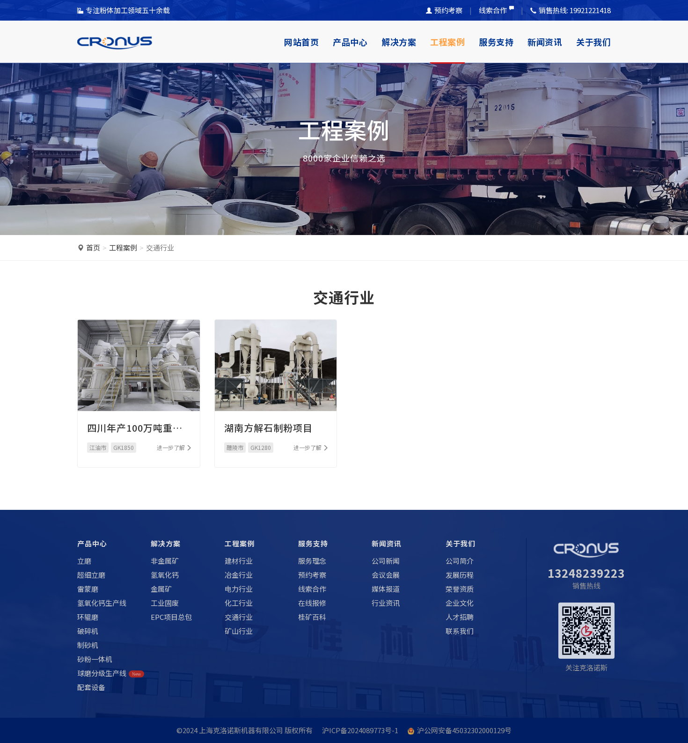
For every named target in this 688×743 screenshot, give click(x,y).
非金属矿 (165, 561)
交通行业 (239, 617)
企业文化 (460, 603)
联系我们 (460, 631)
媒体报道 (386, 589)
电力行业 (239, 589)
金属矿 (161, 589)
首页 (93, 247)
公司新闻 (386, 561)
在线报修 (312, 603)
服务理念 (312, 561)
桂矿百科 (312, 617)
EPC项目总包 (171, 617)
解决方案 (398, 42)
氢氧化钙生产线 (101, 603)
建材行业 (239, 561)
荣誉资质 (460, 589)
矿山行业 (239, 631)
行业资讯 (386, 603)
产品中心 (350, 42)
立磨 (84, 561)
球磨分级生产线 (109, 673)
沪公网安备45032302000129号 (464, 730)
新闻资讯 (544, 42)
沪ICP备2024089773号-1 (360, 730)
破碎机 (87, 631)
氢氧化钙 (165, 575)
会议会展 (386, 575)
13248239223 (586, 573)
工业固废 (165, 603)
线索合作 (493, 10)
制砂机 (87, 645)
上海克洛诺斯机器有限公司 (241, 730)
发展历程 (460, 575)
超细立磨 (91, 575)
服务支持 (496, 42)
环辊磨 (87, 617)
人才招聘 (460, 617)
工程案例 (447, 42)
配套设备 (91, 687)
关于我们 (593, 42)
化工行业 (239, 603)
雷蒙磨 (87, 589)
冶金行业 (239, 575)
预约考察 (448, 10)
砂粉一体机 (94, 659)
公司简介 (460, 561)
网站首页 (301, 42)
